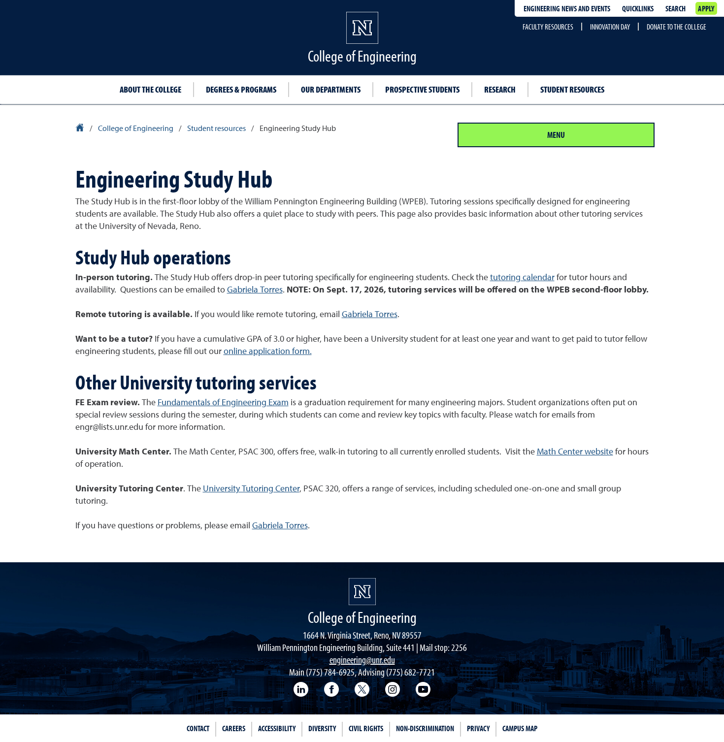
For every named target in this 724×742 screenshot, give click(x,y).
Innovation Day (610, 27)
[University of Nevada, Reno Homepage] (362, 591)
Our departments (331, 89)
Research (500, 89)
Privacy (478, 728)
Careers (233, 728)
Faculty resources (548, 27)
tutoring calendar (522, 277)
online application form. (268, 351)
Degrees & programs (241, 89)
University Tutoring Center (251, 488)
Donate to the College (676, 27)
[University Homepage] (80, 129)
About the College (150, 89)
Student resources (572, 89)
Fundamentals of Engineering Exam (223, 402)
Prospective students (422, 89)
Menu (556, 134)
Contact (198, 728)
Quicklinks (638, 8)
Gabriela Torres (255, 290)
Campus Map (519, 728)
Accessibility (277, 728)
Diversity (322, 728)
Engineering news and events (567, 8)
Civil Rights (366, 728)
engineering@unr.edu (362, 659)
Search (675, 8)
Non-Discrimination (425, 728)
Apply (706, 8)
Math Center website (575, 452)
